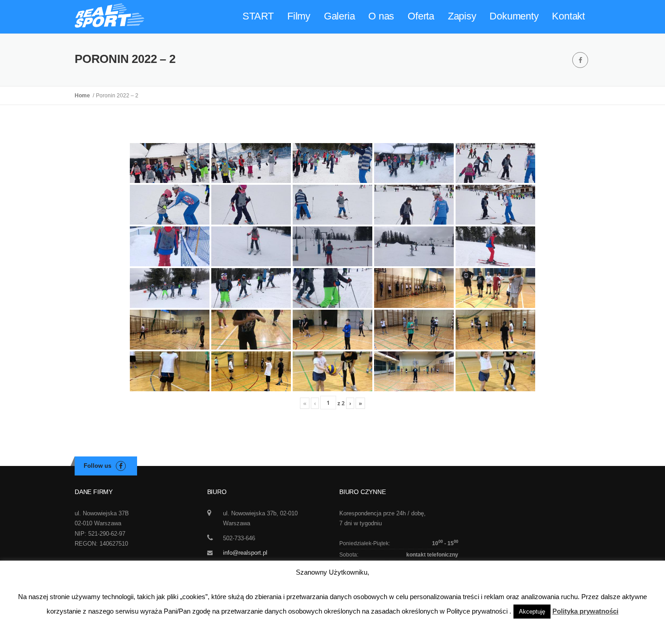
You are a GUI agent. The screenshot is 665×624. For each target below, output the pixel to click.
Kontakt (568, 16)
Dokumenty (513, 16)
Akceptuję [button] (532, 611)
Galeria (339, 16)
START (258, 16)
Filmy (298, 16)
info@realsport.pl (245, 552)
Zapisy (462, 16)
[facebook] (580, 60)
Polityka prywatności (585, 611)
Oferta (421, 16)
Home (84, 95)
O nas (381, 16)
